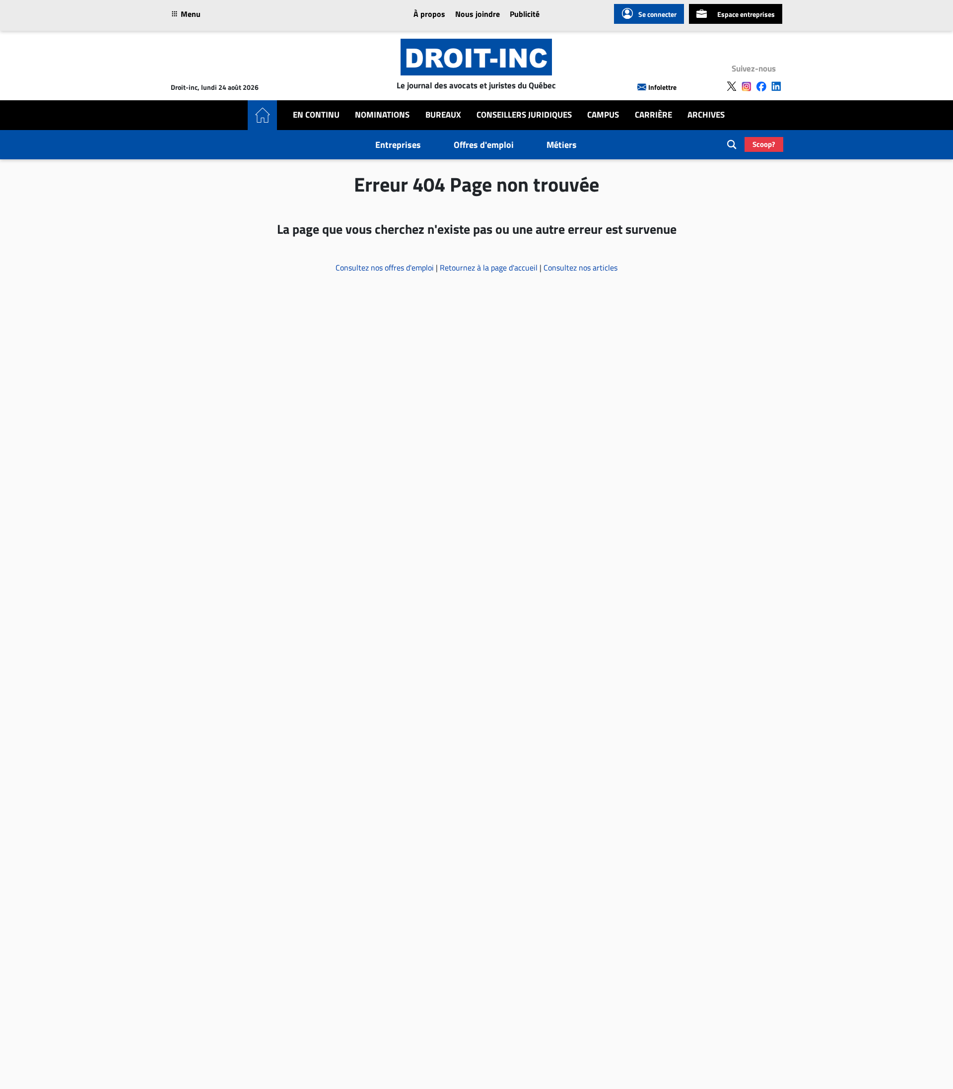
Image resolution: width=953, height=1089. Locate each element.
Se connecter (657, 14)
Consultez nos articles (580, 267)
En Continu (316, 115)
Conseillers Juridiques (524, 115)
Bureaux (443, 115)
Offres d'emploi (484, 144)
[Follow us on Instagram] (746, 86)
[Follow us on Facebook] (761, 86)
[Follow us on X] (732, 86)
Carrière (653, 115)
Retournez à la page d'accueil (490, 267)
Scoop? (763, 144)
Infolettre (662, 87)
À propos (429, 14)
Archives (706, 115)
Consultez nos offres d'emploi (386, 267)
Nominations (382, 115)
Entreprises (398, 144)
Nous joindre (477, 14)
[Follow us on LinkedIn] (776, 86)
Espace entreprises (746, 14)
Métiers (561, 144)
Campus (603, 115)
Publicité (525, 14)
